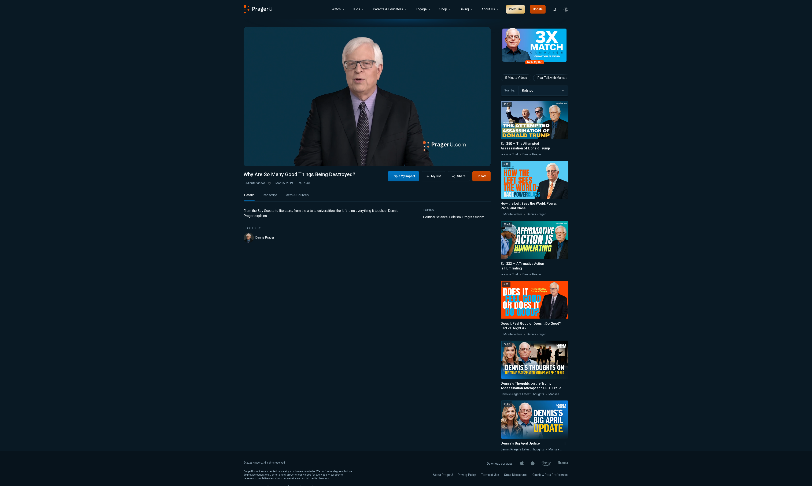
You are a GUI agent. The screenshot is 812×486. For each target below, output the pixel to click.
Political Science (435, 217)
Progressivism (473, 217)
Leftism (455, 217)
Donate (538, 9)
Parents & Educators (388, 9)
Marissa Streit (558, 394)
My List (436, 176)
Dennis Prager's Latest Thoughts (522, 394)
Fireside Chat (509, 154)
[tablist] (367, 197)
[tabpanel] (367, 225)
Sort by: (509, 90)
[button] (252, 159)
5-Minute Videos (254, 183)
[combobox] (543, 91)
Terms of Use (490, 474)
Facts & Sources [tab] (296, 195)
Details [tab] (249, 195)
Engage (421, 9)
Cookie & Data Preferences (550, 474)
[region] (367, 96)
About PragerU (443, 474)
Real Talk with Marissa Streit (556, 77)
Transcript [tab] (269, 195)
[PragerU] (258, 9)
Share (461, 176)
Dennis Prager (264, 237)
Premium (515, 9)
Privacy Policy (467, 474)
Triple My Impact (403, 176)
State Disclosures (515, 474)
